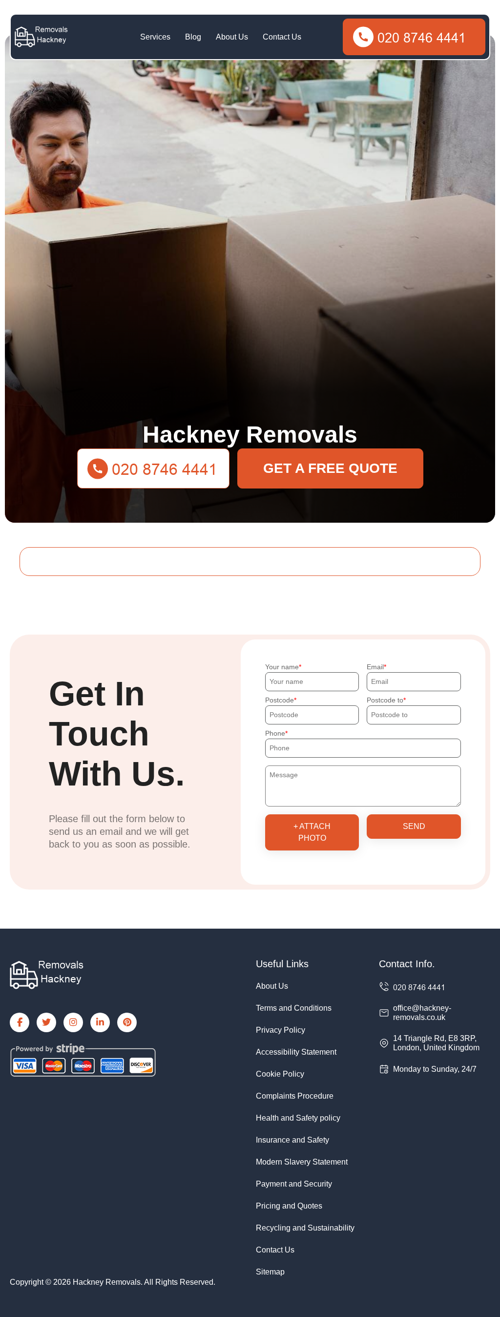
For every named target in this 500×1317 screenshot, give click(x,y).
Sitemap (270, 1272)
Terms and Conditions (294, 1008)
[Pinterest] (127, 1022)
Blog (193, 37)
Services (155, 37)
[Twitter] (46, 1022)
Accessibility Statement (296, 1052)
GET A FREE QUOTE (330, 468)
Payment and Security (294, 1184)
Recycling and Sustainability (305, 1228)
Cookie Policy (280, 1074)
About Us (232, 37)
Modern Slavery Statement (302, 1162)
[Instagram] (73, 1022)
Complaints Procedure (294, 1096)
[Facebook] (19, 1022)
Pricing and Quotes (289, 1206)
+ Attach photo (312, 832)
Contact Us (282, 37)
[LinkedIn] (100, 1022)
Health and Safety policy (298, 1118)
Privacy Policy (280, 1030)
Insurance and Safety (292, 1140)
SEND (414, 826)
